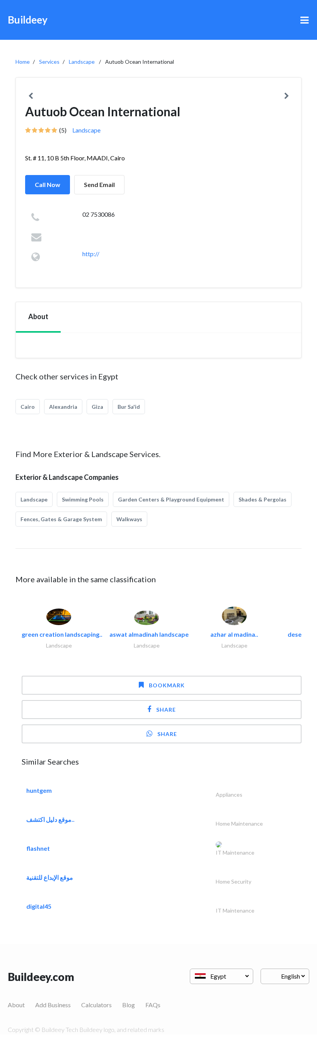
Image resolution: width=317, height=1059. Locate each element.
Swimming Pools (83, 499)
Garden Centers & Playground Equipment (171, 499)
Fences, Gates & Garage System (61, 519)
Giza (97, 406)
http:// (90, 253)
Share (166, 709)
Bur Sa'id (129, 406)
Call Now (47, 184)
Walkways (129, 519)
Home (22, 61)
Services (49, 61)
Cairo (27, 406)
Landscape (82, 61)
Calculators (96, 1004)
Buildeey (28, 20)
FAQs (152, 1004)
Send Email (99, 184)
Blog (128, 1004)
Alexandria (63, 406)
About (16, 1004)
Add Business (53, 1004)
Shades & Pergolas (262, 499)
